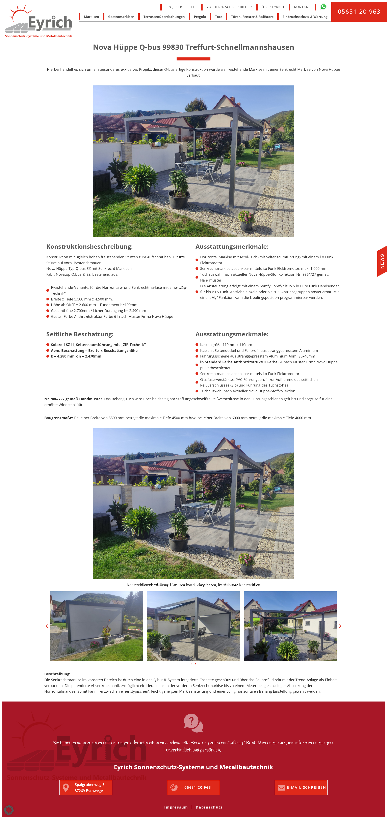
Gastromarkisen (121, 17)
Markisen (91, 17)
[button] (46, 626)
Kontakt (302, 7)
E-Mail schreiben (306, 787)
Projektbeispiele (181, 7)
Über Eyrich (273, 7)
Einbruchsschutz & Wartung (305, 17)
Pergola (200, 17)
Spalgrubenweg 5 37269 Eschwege (89, 787)
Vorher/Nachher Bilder (229, 7)
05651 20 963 (359, 11)
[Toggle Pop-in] (382, 261)
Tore (218, 17)
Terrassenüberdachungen (164, 17)
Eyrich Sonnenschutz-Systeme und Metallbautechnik (38, 21)
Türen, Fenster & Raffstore (252, 17)
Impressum (176, 807)
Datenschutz (209, 807)
